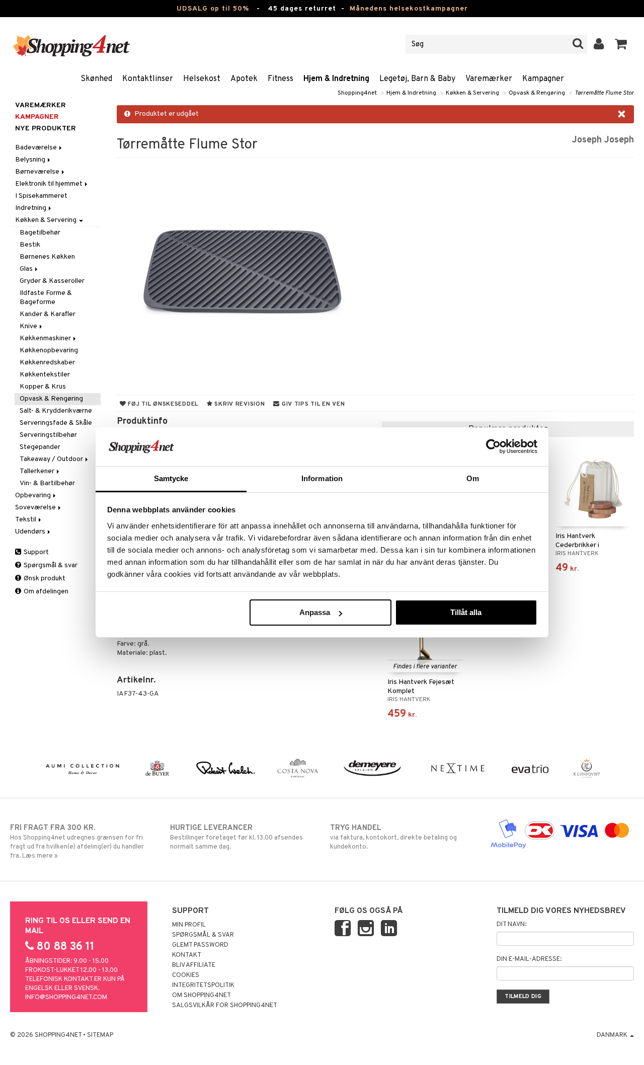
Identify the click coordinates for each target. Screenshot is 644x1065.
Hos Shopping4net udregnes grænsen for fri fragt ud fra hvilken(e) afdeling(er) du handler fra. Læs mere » (77, 841)
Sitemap (100, 1035)
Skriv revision (239, 404)
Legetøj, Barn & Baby (417, 79)
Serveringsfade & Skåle (56, 423)
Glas (27, 269)
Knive (29, 326)
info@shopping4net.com (66, 998)
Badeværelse (36, 147)
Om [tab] (472, 478)
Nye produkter (45, 128)
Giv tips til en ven (312, 404)
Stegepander (40, 447)
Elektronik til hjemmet (49, 184)
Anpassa (314, 612)
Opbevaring (33, 495)
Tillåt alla (465, 612)
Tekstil (26, 519)
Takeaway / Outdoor (52, 459)
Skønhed (96, 79)
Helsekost (201, 79)
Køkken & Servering (472, 93)
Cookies (185, 975)
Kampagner (543, 79)
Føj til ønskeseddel (162, 404)
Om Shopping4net (201, 996)
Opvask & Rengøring (537, 93)
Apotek (244, 79)
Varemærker (488, 79)
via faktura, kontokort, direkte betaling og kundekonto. (393, 837)
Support (35, 552)
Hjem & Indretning (336, 79)
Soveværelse (36, 507)
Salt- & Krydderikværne (56, 411)
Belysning (31, 160)
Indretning (31, 208)
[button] (621, 44)
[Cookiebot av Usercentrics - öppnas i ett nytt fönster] (493, 446)
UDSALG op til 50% (213, 9)
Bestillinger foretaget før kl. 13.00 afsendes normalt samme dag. (236, 837)
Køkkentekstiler (45, 374)
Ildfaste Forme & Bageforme (46, 298)
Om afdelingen (45, 591)
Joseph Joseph (603, 140)
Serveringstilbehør (48, 435)
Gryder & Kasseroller (52, 281)
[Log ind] (599, 44)
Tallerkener (38, 471)
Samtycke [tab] (171, 478)
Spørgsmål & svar (49, 565)
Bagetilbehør (40, 233)
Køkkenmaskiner (46, 338)
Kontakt (186, 955)
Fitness (280, 79)
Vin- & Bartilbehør (47, 483)
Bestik (30, 245)
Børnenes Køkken (47, 257)
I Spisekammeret (41, 196)
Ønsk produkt (43, 578)
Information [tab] (322, 478)
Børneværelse (38, 172)
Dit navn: (511, 925)
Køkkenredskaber (47, 362)
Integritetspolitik (203, 985)
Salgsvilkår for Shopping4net (224, 1006)
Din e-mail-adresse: (529, 959)
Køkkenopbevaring (49, 350)
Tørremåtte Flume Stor (604, 93)
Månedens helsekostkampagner (409, 9)
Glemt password (200, 945)
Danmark (613, 1035)
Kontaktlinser (147, 79)
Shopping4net (357, 93)
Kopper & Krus (43, 387)
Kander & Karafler (47, 314)
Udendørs (31, 531)
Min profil (189, 925)
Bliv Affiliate (193, 965)
